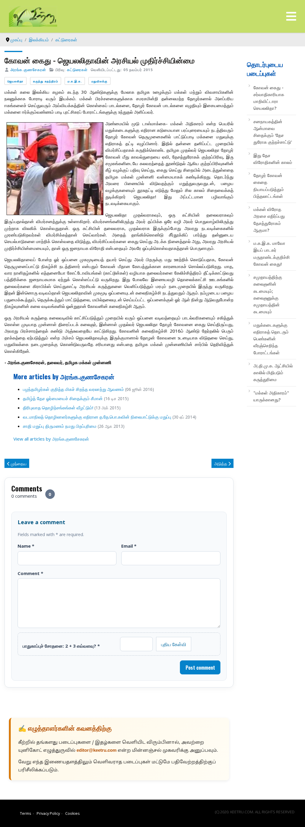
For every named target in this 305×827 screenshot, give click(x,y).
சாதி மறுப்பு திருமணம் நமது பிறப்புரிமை (60, 426)
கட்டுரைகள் (77, 69)
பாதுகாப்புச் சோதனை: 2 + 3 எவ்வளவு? (61, 646)
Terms (25, 813)
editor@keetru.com (96, 751)
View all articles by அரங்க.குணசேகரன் (51, 439)
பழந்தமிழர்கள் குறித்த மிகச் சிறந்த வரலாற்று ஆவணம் (73, 389)
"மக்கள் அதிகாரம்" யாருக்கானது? (271, 396)
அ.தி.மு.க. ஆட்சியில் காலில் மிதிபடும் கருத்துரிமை (273, 373)
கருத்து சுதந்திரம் (45, 81)
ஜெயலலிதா (15, 81)
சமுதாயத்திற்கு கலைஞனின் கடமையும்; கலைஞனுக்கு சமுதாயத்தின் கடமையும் (267, 294)
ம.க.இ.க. (75, 81)
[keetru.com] (33, 16)
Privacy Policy (48, 813)
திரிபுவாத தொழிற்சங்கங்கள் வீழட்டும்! (58, 408)
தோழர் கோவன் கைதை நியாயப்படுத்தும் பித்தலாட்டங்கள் (268, 185)
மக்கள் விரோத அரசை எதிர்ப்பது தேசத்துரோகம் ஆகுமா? (269, 219)
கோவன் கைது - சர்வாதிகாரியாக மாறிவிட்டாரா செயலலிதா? (268, 97)
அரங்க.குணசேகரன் (28, 69)
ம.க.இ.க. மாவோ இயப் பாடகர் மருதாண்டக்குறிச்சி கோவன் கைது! (271, 253)
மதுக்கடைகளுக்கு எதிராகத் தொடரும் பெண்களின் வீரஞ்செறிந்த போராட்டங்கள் (271, 338)
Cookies (72, 813)
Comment (30, 573)
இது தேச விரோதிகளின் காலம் (272, 158)
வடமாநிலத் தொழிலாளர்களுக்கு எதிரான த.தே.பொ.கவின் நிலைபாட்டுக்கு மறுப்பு (97, 417)
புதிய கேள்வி (173, 644)
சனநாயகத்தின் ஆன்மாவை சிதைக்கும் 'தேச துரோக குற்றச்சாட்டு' (272, 131)
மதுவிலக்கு (99, 81)
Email (128, 546)
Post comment (200, 667)
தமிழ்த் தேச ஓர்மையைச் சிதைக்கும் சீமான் (63, 398)
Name (26, 546)
